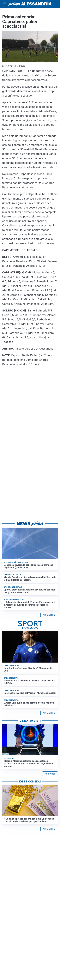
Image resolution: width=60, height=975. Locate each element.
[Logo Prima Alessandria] (30, 4)
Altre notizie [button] (49, 614)
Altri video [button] (50, 773)
